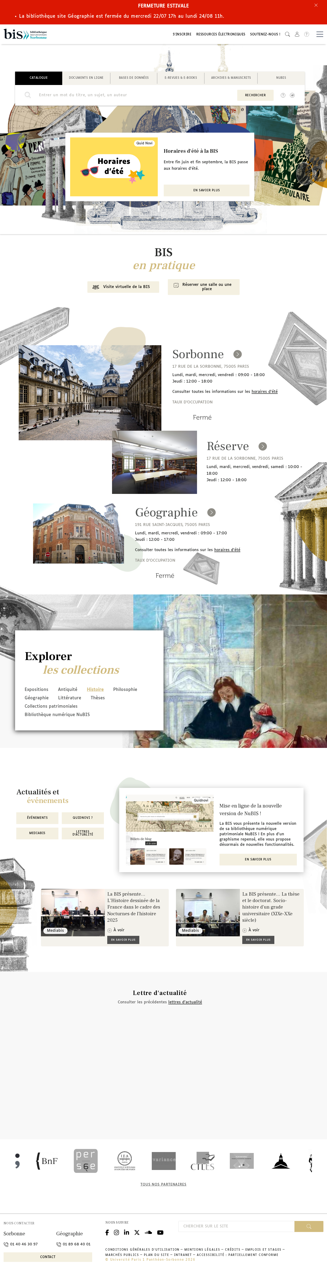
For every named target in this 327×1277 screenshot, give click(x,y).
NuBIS (281, 78)
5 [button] (167, 218)
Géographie (37, 698)
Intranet (183, 1255)
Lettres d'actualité (83, 833)
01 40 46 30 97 (23, 1244)
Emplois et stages (263, 1250)
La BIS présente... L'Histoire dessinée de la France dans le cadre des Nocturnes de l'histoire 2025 (133, 907)
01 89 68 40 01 (76, 1244)
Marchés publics (122, 1255)
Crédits (233, 1250)
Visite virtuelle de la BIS (126, 287)
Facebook (107, 1231)
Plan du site (156, 1255)
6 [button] (172, 218)
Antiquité (67, 690)
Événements (37, 818)
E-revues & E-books (181, 78)
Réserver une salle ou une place (206, 287)
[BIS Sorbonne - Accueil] (25, 34)
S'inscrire (182, 34)
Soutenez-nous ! (265, 34)
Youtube (160, 1231)
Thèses (98, 698)
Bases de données (134, 78)
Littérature (69, 698)
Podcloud (148, 1231)
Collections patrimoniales (51, 706)
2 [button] (153, 218)
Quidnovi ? (83, 818)
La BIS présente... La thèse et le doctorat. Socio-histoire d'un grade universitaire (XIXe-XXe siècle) (270, 907)
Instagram (116, 1231)
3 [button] (157, 218)
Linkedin (126, 1231)
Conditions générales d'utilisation (142, 1250)
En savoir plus (206, 190)
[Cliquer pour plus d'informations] (202, 424)
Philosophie (125, 690)
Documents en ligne (86, 78)
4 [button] (162, 218)
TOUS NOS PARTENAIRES (163, 1184)
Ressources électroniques (220, 34)
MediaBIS (37, 833)
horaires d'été (265, 392)
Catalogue (39, 78)
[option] (160, 167)
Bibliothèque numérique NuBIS (57, 715)
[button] (287, 34)
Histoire (95, 690)
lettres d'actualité (185, 1002)
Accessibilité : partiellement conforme (237, 1255)
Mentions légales (202, 1250)
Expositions (36, 690)
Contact (48, 1257)
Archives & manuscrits (231, 78)
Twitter (137, 1231)
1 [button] (148, 218)
